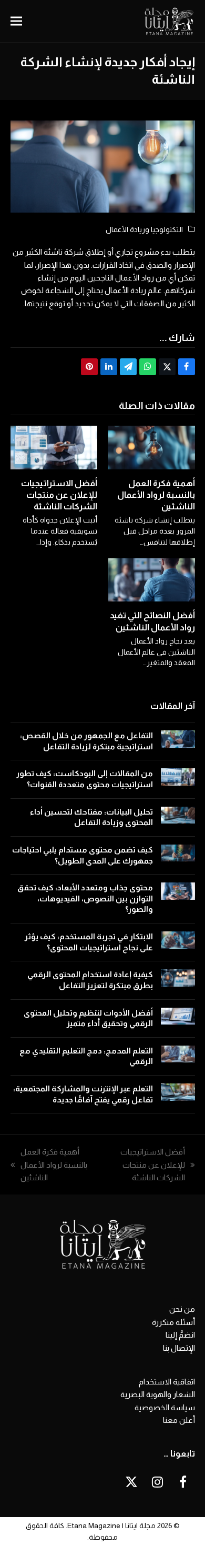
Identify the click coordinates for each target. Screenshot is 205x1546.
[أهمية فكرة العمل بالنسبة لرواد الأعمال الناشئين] (151, 446)
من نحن (182, 1308)
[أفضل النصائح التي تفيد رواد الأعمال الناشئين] (151, 579)
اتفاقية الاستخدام (167, 1381)
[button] (16, 21)
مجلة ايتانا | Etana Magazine (111, 1525)
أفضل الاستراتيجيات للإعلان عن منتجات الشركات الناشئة (59, 494)
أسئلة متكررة (173, 1322)
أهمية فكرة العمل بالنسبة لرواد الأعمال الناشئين (156, 494)
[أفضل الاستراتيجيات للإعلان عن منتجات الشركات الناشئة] (54, 446)
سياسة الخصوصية (165, 1407)
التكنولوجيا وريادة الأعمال (144, 229)
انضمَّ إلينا (180, 1334)
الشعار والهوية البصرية (157, 1394)
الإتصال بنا (179, 1347)
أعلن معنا (179, 1420)
